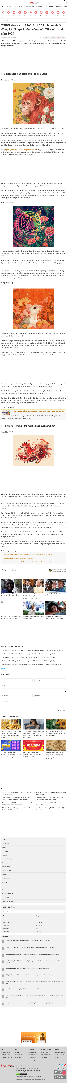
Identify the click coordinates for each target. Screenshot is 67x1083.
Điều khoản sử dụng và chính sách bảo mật (31, 1079)
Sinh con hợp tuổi (6, 862)
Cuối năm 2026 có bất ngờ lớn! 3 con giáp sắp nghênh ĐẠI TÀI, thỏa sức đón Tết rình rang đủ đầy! (28, 661)
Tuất (58, 15)
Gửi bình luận (62, 710)
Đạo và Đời (59, 6)
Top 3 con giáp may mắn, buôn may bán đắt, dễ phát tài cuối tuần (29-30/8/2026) (55, 733)
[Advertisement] (25, 57)
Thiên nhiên (6, 922)
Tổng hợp (38, 931)
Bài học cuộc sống (59, 1054)
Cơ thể (5, 919)
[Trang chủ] (2, 7)
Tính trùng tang (6, 878)
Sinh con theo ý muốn (7, 893)
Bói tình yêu (44, 1057)
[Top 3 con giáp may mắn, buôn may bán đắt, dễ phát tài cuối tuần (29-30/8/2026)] (56, 724)
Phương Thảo (55, 569)
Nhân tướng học (49, 6)
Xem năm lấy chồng (7, 859)
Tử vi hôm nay (44, 1052)
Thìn (25, 15)
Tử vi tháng (5, 851)
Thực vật (5, 916)
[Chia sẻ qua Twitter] (5, 570)
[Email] (12, 570)
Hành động (39, 922)
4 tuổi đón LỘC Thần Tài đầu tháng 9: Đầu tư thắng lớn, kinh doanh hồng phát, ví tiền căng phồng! (28, 654)
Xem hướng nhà (32, 1052)
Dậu (53, 15)
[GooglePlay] (60, 1073)
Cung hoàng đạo (29, 6)
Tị (30, 15)
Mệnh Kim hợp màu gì (33, 1060)
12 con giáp (5, 886)
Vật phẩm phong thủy (33, 1054)
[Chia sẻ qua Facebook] (2, 570)
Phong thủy (39, 6)
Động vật (38, 916)
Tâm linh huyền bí (59, 1057)
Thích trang (27, 1041)
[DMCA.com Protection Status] (21, 1074)
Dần (14, 15)
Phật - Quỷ (6, 925)
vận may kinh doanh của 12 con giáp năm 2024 (20, 150)
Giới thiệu (18, 1079)
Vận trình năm (5, 855)
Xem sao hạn (5, 843)
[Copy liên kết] (15, 570)
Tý (3, 15)
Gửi (65, 691)
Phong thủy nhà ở (32, 1057)
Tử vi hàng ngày (18, 1054)
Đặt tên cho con (6, 874)
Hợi (63, 15)
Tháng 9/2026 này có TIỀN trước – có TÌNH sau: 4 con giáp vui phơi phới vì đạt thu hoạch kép (31, 975)
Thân (47, 15)
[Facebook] (59, 1065)
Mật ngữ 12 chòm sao (46, 1054)
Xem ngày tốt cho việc (6, 1057)
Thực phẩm (6, 928)
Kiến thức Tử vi (5, 882)
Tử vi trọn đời (5, 897)
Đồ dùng (38, 919)
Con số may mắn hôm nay (8, 901)
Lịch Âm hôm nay (5, 1054)
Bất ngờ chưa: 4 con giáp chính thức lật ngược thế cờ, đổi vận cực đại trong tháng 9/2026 (30, 1003)
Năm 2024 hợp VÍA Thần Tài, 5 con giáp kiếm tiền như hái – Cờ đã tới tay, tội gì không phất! (28, 554)
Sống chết (6, 931)
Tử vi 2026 (17, 1052)
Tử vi (14, 6)
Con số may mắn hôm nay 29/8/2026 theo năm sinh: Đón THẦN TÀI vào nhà (32, 755)
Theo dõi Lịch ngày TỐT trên (50, 37)
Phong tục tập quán (60, 1052)
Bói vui (20, 6)
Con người (39, 925)
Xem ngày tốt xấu (5, 1052)
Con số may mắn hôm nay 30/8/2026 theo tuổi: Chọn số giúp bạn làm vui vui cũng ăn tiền (11, 755)
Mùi (41, 15)
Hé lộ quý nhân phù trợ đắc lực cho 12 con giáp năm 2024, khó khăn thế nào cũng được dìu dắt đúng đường (33, 562)
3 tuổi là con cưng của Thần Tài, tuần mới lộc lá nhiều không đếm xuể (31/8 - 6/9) (28, 940)
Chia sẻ (42, 1041)
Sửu (8, 15)
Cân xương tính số (6, 890)
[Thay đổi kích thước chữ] (41, 37)
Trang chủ (3, 20)
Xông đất (4, 847)
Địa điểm (38, 928)
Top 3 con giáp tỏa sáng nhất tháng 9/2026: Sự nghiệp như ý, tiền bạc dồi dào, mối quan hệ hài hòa (32, 954)
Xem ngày (8, 6)
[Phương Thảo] (50, 570)
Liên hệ (43, 1079)
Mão (20, 15)
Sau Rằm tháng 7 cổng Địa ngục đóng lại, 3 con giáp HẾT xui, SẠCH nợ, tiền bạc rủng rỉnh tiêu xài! (28, 657)
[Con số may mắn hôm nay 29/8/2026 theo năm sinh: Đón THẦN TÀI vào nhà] (33, 745)
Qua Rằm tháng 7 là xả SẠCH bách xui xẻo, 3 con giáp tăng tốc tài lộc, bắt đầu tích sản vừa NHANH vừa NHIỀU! (32, 650)
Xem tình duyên (6, 866)
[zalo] (9, 570)
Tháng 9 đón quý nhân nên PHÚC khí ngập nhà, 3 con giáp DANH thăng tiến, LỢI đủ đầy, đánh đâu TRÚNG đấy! (32, 664)
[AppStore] (60, 1078)
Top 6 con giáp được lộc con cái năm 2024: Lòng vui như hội (20, 558)
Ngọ (36, 15)
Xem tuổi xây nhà (6, 870)
